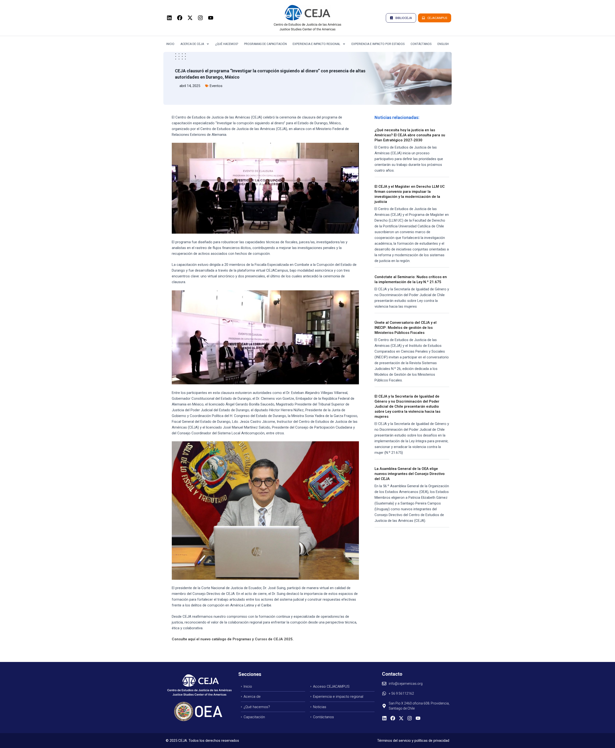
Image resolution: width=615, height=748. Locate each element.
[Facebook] (179, 17)
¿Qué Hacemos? (226, 44)
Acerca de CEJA (192, 44)
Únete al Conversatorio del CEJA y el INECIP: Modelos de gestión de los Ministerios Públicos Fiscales (406, 327)
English (443, 44)
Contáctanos (421, 44)
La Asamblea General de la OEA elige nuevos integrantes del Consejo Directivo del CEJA (410, 474)
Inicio (170, 44)
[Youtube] (210, 17)
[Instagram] (200, 17)
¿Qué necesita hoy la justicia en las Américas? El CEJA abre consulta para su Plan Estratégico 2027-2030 (410, 135)
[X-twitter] (190, 17)
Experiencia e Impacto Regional (316, 44)
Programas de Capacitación (265, 44)
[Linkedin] (169, 17)
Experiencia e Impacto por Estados (378, 44)
